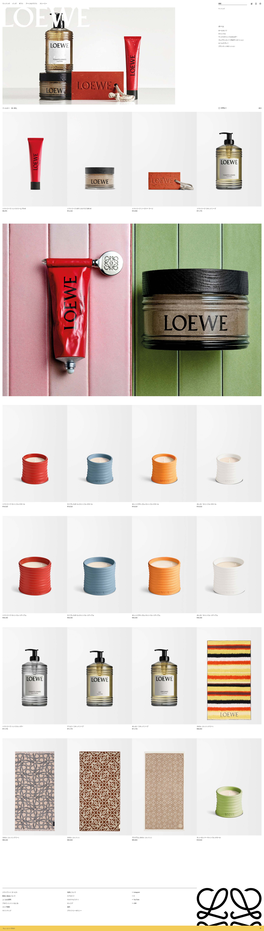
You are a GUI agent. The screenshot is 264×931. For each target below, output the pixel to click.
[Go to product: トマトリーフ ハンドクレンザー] (34, 675)
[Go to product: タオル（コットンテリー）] (229, 675)
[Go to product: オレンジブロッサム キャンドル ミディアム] (164, 564)
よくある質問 (6, 899)
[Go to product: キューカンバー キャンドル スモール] (229, 786)
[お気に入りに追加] (65, 209)
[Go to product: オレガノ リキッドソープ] (164, 675)
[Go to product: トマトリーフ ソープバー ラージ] (164, 159)
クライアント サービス (9, 892)
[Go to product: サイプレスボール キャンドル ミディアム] (99, 564)
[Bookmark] (256, 3)
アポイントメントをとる (10, 903)
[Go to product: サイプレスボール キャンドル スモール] (99, 453)
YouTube (136, 899)
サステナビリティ (73, 899)
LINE (135, 903)
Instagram (137, 892)
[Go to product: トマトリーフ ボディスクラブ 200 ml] (99, 159)
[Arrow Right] (64, 159)
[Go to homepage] (45, 17)
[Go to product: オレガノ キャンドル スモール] (229, 453)
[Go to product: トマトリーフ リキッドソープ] (229, 159)
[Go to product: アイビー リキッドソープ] (99, 675)
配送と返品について (8, 896)
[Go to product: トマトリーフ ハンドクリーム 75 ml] (34, 159)
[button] (222, 108)
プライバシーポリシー (74, 910)
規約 (68, 907)
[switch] (260, 108)
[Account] (251, 3)
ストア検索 (6, 907)
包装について (71, 892)
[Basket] (260, 3)
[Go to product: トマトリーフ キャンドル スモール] (34, 453)
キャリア (70, 903)
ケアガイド (70, 896)
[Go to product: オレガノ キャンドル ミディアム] (229, 564)
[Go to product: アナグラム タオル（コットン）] (164, 786)
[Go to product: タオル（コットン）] (99, 786)
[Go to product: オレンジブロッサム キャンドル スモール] (164, 453)
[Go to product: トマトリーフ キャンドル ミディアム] (34, 564)
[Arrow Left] (5, 159)
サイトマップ (6, 910)
